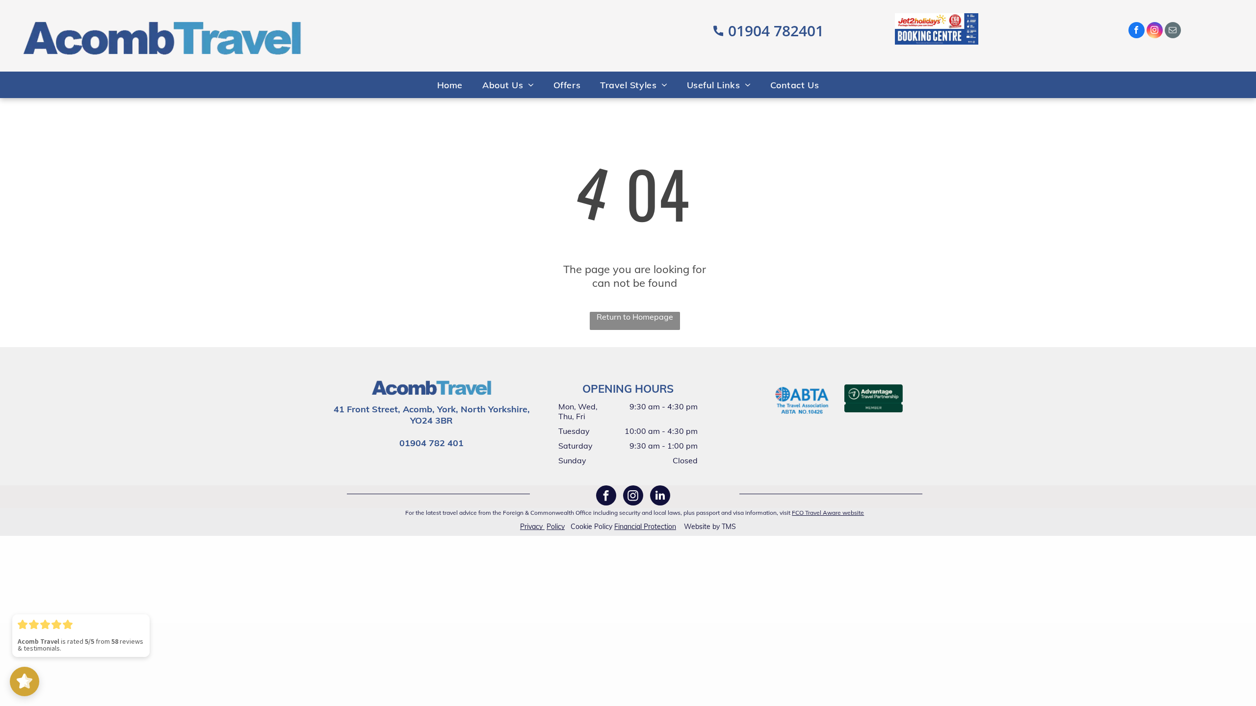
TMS (729, 526)
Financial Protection (645, 526)
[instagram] (1155, 31)
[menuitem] (449, 84)
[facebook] (1136, 31)
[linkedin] (660, 496)
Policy (556, 526)
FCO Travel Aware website (828, 512)
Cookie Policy (591, 526)
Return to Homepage (635, 317)
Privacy (531, 526)
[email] (1173, 31)
